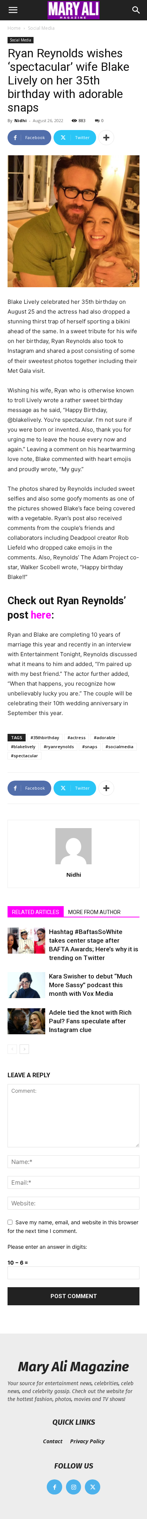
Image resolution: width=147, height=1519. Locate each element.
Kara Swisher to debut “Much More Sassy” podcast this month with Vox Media (90, 984)
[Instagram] (73, 1487)
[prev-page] (12, 1049)
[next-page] (24, 1049)
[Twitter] (92, 1487)
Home (14, 28)
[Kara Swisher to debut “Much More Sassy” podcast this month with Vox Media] (26, 985)
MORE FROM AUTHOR (94, 912)
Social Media (41, 28)
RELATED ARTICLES (35, 912)
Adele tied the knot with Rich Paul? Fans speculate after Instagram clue (90, 1021)
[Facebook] (54, 1487)
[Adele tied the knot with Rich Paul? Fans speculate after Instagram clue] (26, 1021)
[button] (13, 10)
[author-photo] (73, 864)
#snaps (89, 746)
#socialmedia (119, 746)
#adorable (104, 737)
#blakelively (23, 746)
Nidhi (20, 120)
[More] (106, 137)
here (41, 615)
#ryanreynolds (59, 746)
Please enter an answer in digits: (47, 1246)
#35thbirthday (45, 737)
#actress (76, 737)
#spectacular (24, 755)
